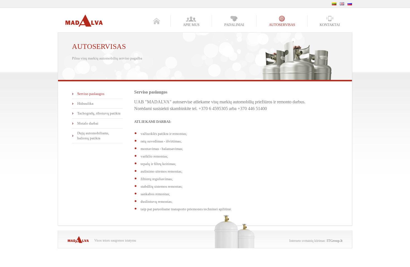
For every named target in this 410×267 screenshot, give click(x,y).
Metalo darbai (87, 123)
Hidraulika (85, 103)
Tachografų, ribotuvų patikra (98, 113)
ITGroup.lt (335, 241)
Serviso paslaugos (90, 94)
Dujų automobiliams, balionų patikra (93, 135)
